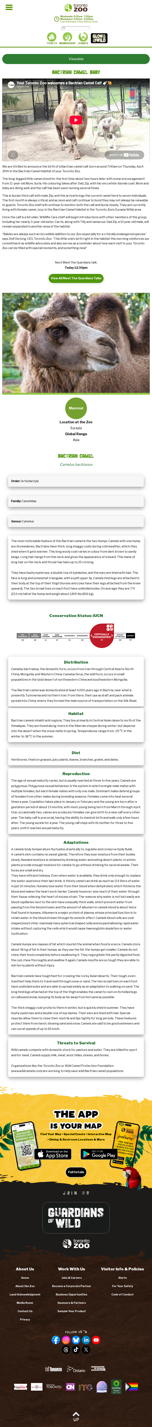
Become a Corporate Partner (71, 1286)
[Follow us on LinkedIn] (86, 1340)
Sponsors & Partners (71, 1302)
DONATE (83, 43)
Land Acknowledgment (25, 1294)
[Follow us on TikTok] (76, 1349)
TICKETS (52, 43)
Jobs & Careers (72, 1277)
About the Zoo (25, 1286)
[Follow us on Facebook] (56, 1340)
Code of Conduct (122, 1294)
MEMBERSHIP (67, 43)
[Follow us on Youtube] (96, 1340)
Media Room (25, 1302)
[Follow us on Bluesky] (76, 1340)
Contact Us (25, 1311)
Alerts (122, 1277)
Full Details (76, 1172)
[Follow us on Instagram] (66, 1340)
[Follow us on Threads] (66, 1349)
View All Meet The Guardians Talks (76, 278)
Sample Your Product (71, 1311)
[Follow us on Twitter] (86, 1349)
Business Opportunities (71, 1294)
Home (25, 1277)
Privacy (25, 1319)
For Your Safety (122, 1286)
